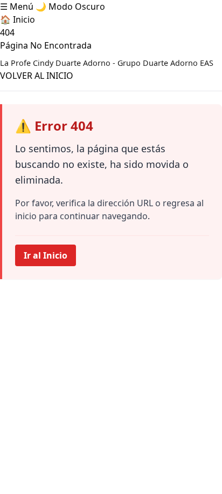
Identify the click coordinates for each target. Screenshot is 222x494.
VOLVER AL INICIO (36, 76)
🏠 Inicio (17, 19)
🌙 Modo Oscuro (70, 6)
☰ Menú (16, 6)
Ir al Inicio (45, 255)
